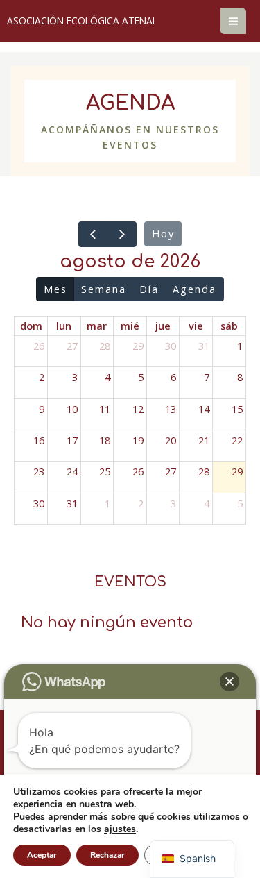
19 (138, 440)
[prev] (93, 234)
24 (72, 471)
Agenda (194, 289)
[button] (229, 681)
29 (138, 346)
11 (104, 409)
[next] (122, 234)
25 (104, 471)
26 (38, 346)
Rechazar (107, 855)
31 (203, 346)
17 (72, 440)
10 (72, 409)
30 (170, 346)
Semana (103, 289)
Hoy (163, 233)
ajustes (120, 829)
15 (237, 409)
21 (203, 440)
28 (104, 346)
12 (138, 409)
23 (38, 471)
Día (149, 289)
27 (72, 346)
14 (203, 409)
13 (170, 409)
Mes (55, 289)
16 (38, 440)
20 (170, 440)
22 (237, 440)
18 (104, 440)
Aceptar (42, 855)
